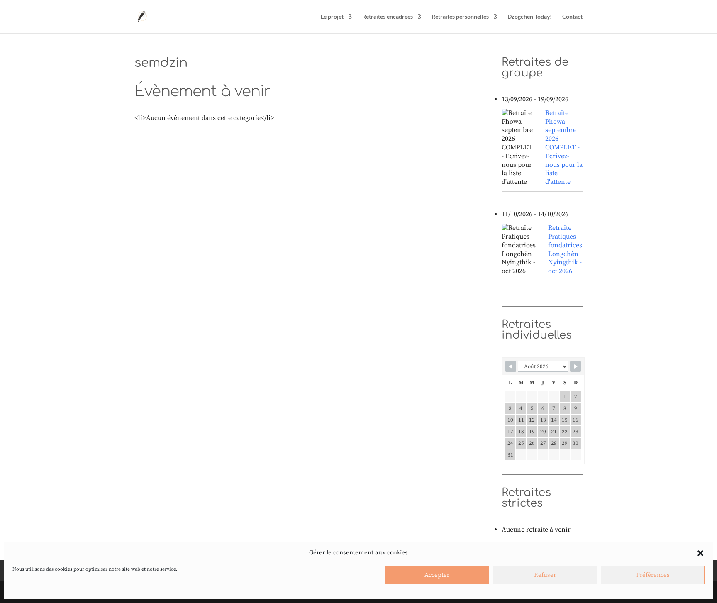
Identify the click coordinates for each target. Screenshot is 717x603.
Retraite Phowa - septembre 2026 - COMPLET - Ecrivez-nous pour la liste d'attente (564, 147)
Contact (572, 17)
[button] (700, 553)
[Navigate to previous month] (510, 366)
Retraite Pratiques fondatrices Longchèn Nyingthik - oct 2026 (565, 249)
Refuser (545, 575)
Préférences (653, 575)
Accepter (436, 575)
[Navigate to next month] (575, 366)
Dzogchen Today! (529, 17)
